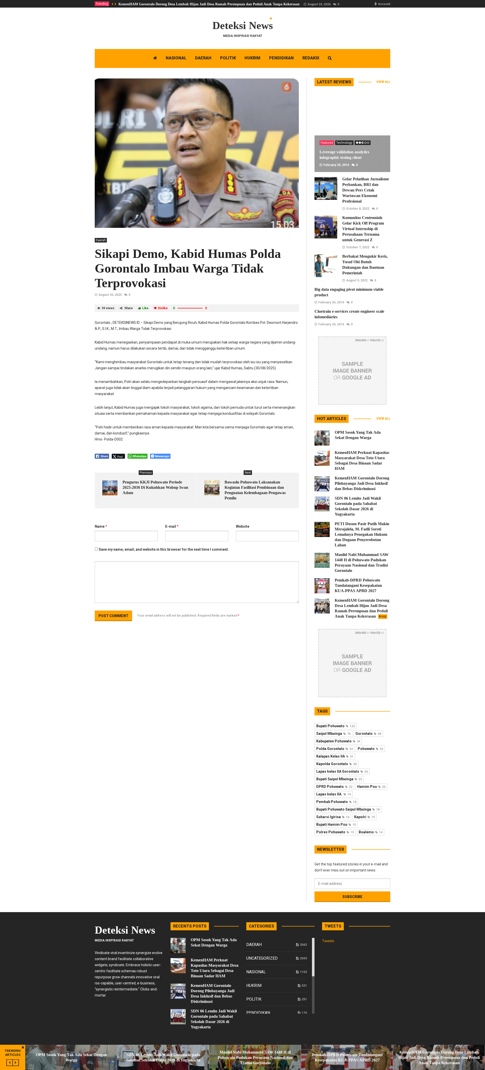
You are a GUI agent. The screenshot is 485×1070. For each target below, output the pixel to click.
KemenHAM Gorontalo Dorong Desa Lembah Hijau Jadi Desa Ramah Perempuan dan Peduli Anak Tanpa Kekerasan (209, 4)
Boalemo (370, 832)
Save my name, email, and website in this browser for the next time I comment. (164, 549)
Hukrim (253, 985)
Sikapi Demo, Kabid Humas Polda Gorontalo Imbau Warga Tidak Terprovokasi (188, 268)
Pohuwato (370, 749)
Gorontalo (368, 734)
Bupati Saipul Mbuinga (339, 779)
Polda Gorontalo (334, 749)
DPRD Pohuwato (334, 787)
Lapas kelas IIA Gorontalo (342, 771)
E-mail (172, 526)
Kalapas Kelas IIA (334, 756)
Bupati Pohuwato (335, 726)
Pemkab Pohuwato (336, 802)
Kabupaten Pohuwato (338, 741)
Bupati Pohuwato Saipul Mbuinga (348, 809)
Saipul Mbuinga (333, 734)
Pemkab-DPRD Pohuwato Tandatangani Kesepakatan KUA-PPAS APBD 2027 (358, 585)
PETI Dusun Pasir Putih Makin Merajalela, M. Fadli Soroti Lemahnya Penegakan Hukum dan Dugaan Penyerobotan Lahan (362, 534)
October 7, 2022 (357, 247)
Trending (102, 4)
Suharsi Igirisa (332, 817)
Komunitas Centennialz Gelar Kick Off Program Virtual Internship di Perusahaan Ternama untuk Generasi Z (363, 228)
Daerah (101, 240)
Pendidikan (258, 1012)
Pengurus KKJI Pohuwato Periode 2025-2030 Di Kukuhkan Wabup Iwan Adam (155, 487)
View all (383, 82)
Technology (344, 142)
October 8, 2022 (357, 208)
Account (384, 4)
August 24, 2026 (319, 4)
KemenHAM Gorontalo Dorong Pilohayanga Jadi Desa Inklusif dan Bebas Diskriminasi (362, 483)
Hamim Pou (371, 787)
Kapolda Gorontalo (336, 764)
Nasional (256, 971)
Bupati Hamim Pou (336, 824)
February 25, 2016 (336, 165)
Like (145, 308)
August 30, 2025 (110, 295)
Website (242, 526)
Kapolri (364, 817)
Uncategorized (262, 958)
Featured (327, 142)
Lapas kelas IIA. (333, 794)
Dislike (163, 308)
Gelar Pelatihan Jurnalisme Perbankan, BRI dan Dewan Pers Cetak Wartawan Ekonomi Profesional (365, 190)
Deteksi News (242, 25)
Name (101, 526)
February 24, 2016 (331, 302)
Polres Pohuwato (335, 832)
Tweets (328, 941)
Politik (253, 999)
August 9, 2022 (357, 280)
